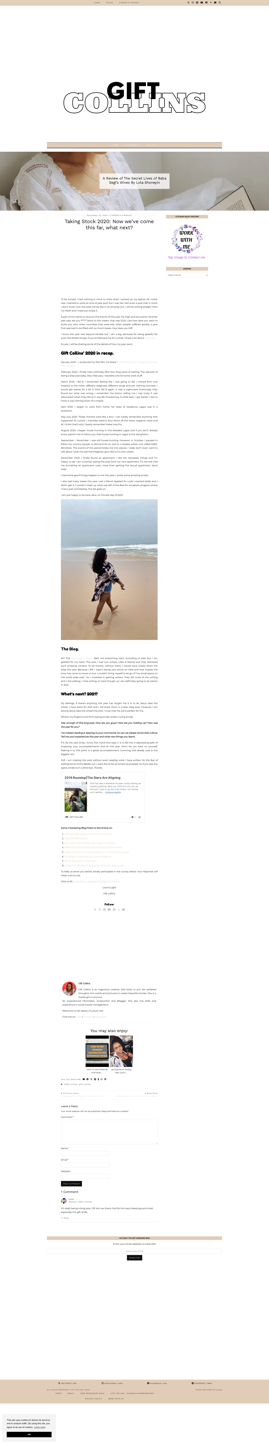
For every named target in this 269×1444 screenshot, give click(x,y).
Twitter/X (88, 1016)
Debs (71, 1199)
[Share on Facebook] (88, 1079)
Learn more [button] (39, 1427)
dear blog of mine (81, 658)
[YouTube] (201, 2)
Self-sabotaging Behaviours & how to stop (87, 834)
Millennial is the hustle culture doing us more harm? (93, 847)
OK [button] (29, 1434)
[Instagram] (193, 2)
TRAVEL (110, 3)
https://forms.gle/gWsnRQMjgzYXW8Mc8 (96, 881)
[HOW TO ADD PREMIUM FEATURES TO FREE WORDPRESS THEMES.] (97, 1051)
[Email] (215, 2)
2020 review (70, 1084)
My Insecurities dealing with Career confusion (89, 843)
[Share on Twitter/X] (91, 1079)
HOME (97, 3)
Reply (66, 1218)
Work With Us (116, 1399)
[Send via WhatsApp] (102, 1079)
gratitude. (150, 338)
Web (79, 1016)
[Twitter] (188, 2)
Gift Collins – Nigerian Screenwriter (132, 1393)
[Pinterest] (197, 2)
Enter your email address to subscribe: (134, 1244)
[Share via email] (84, 1079)
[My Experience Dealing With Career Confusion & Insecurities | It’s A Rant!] (121, 1051)
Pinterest (203, 1383)
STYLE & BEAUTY (132, 145)
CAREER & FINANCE (129, 3)
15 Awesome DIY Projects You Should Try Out (83, 1094)
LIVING (115, 145)
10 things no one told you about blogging (87, 856)
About (70, 1393)
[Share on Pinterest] (95, 1079)
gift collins (85, 1084)
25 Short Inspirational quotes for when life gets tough (94, 865)
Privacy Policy (93, 1399)
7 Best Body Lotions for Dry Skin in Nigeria (137, 1094)
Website (65, 1171)
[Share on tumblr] (98, 1079)
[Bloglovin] (211, 2)
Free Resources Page (92, 1393)
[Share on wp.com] (105, 1079)
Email (65, 1160)
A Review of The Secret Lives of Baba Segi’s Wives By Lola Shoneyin (134, 180)
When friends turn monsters (80, 861)
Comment (67, 1117)
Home (58, 1393)
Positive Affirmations (76, 838)
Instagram (101, 1016)
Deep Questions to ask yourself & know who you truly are (96, 852)
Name (65, 1148)
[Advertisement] (134, 19)
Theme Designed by (208, 1390)
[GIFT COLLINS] (134, 94)
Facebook (158, 1383)
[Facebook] (206, 2)
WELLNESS (152, 145)
